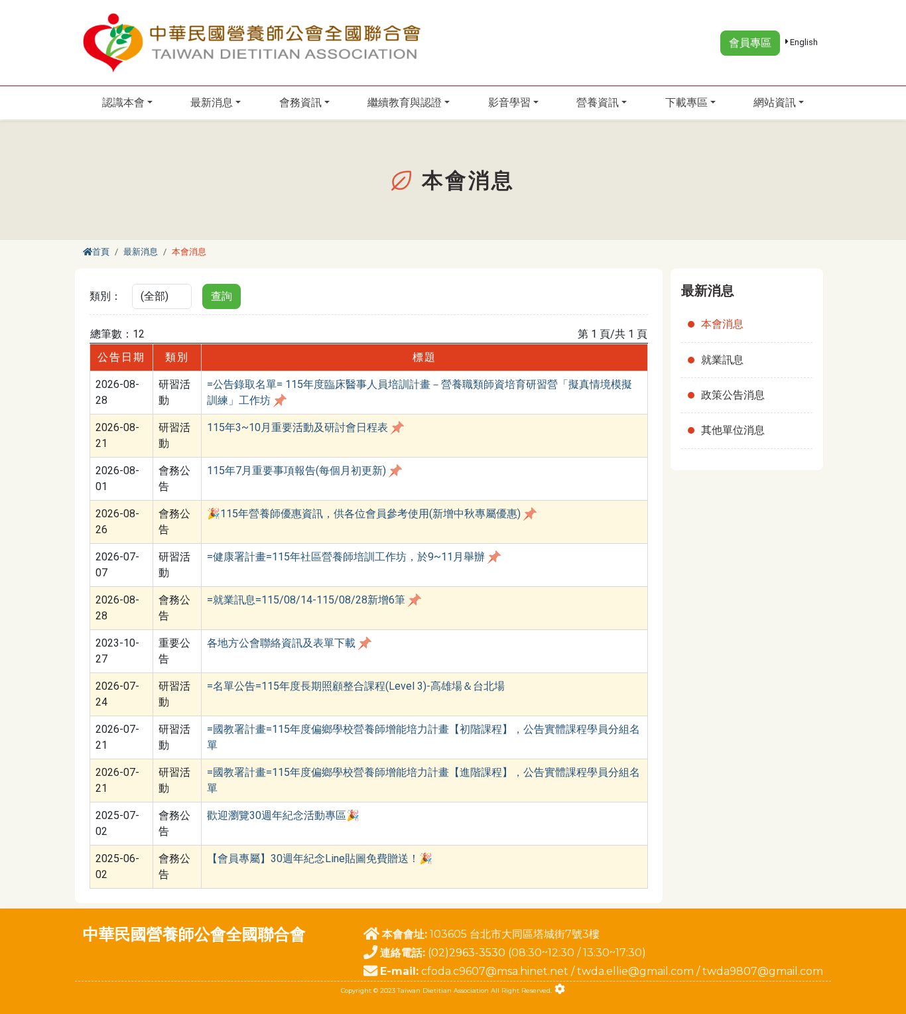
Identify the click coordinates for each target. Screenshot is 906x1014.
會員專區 (750, 42)
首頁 (100, 252)
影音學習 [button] (509, 102)
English (803, 42)
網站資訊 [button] (774, 102)
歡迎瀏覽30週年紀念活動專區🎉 (283, 815)
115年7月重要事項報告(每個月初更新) (296, 470)
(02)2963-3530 (466, 952)
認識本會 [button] (123, 102)
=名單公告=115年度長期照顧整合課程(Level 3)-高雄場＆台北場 (356, 686)
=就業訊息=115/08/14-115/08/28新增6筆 (306, 600)
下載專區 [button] (686, 102)
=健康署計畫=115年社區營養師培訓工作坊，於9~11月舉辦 (346, 556)
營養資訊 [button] (597, 102)
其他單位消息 (733, 430)
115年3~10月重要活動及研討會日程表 (297, 427)
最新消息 (140, 252)
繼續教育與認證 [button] (404, 102)
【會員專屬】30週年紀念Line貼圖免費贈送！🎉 (319, 858)
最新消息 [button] (211, 102)
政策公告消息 (733, 395)
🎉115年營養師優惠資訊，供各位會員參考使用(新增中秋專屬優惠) (364, 513)
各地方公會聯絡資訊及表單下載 (281, 643)
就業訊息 (722, 359)
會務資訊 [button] (300, 102)
